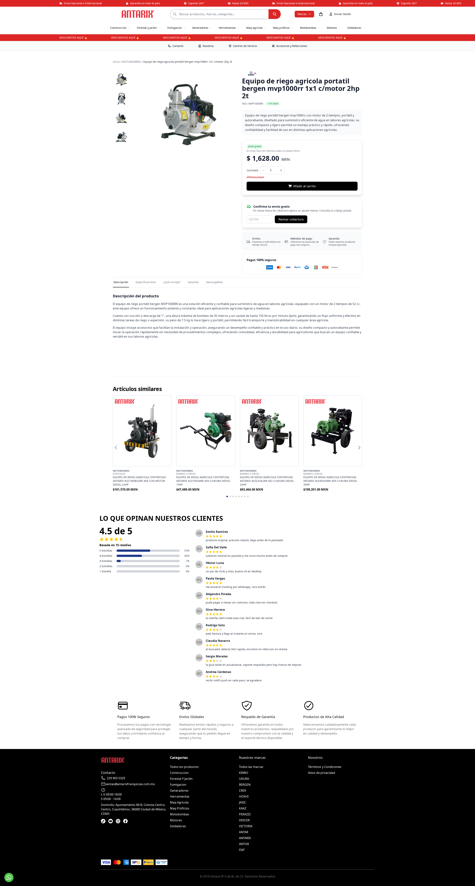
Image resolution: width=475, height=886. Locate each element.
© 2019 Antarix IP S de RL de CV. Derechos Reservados (237, 876)
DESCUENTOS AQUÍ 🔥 (64, 37)
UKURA (244, 779)
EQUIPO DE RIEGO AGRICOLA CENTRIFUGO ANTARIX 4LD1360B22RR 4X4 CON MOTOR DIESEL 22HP (139, 480)
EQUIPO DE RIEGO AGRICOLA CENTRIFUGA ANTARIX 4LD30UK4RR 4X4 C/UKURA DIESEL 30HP (330, 480)
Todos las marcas (251, 767)
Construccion (179, 773)
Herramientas (179, 796)
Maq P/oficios (179, 808)
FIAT (242, 850)
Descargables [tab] (214, 282)
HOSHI (243, 796)
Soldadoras (178, 826)
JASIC (242, 802)
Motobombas (179, 814)
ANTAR (243, 832)
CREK (242, 790)
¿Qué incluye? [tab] (171, 282)
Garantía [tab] (193, 282)
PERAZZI (244, 814)
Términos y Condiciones (324, 767)
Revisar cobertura (291, 219)
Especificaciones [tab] (146, 282)
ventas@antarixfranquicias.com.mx (130, 784)
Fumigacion (178, 785)
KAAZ (242, 808)
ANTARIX (245, 838)
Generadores (179, 790)
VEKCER (244, 820)
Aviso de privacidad (321, 773)
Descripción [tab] (121, 282)
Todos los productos (184, 767)
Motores (176, 820)
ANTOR (244, 844)
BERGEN (244, 785)
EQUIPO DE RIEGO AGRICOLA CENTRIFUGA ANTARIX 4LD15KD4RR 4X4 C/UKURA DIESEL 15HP (203, 480)
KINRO (243, 773)
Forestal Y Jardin (181, 779)
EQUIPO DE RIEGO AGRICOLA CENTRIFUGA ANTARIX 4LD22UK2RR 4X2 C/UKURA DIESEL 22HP (267, 480)
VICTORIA (245, 826)
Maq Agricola (179, 802)
